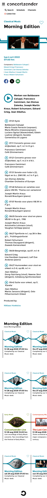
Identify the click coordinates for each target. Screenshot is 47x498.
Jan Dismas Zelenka (20, 70)
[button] (8, 98)
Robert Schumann (17, 75)
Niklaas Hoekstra (12, 305)
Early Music (8, 415)
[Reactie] (18, 81)
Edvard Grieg (9, 67)
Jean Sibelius (10, 72)
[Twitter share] (12, 81)
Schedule (21, 10)
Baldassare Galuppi (21, 65)
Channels (32, 10)
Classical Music (12, 21)
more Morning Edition (12, 327)
